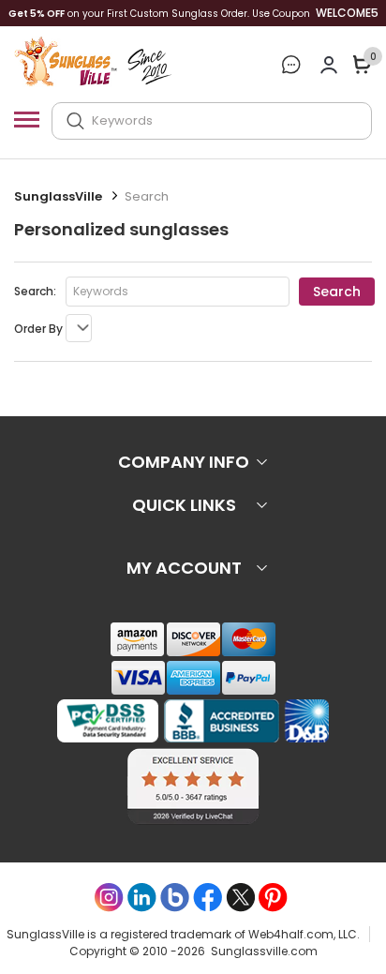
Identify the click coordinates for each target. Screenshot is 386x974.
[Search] (75, 121)
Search (337, 291)
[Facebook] (207, 897)
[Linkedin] (141, 897)
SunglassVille (58, 196)
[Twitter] (240, 897)
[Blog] (174, 897)
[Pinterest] (273, 897)
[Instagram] (109, 897)
